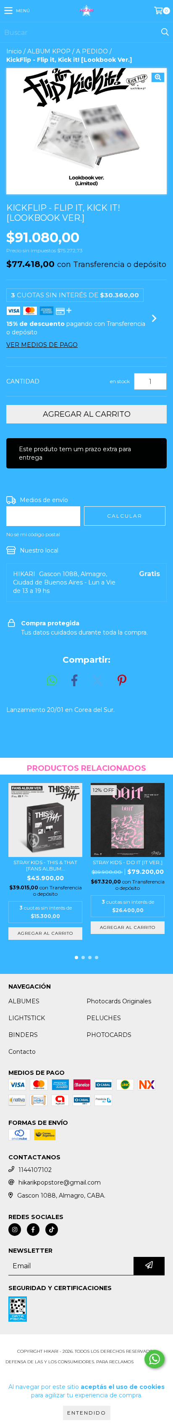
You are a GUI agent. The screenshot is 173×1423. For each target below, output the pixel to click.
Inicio (14, 51)
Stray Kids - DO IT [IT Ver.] (128, 862)
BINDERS (23, 1035)
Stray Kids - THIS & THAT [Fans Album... (45, 865)
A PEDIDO (92, 51)
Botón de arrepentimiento (86, 1370)
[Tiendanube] (86, 1343)
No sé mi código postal (33, 534)
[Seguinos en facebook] (33, 1229)
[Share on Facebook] (74, 680)
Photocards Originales (118, 1001)
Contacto (22, 1051)
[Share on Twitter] (97, 680)
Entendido (86, 1413)
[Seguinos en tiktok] (51, 1229)
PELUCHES (103, 1018)
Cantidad (22, 381)
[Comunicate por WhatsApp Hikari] (154, 1359)
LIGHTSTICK (26, 1018)
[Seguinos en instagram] (14, 1229)
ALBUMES (23, 1001)
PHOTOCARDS (108, 1035)
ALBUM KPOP (49, 51)
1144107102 (35, 1170)
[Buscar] (164, 32)
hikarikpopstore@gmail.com (59, 1182)
